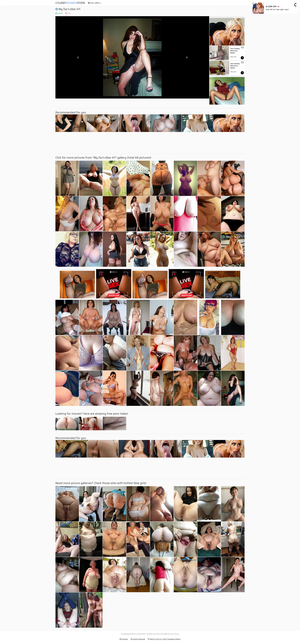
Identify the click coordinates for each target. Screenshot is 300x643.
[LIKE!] (56, 13)
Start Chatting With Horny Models (235, 51)
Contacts (124, 639)
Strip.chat (233, 57)
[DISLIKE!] (66, 13)
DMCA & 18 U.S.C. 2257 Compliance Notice (164, 639)
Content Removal (138, 639)
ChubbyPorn (70, 3)
